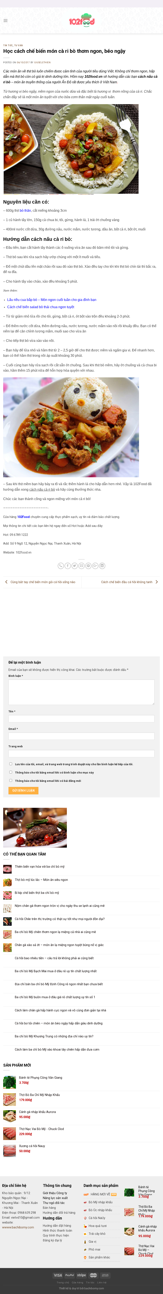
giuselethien (42, 62)
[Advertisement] (81, 620)
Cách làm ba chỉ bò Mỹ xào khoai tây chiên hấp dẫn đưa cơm (57, 1049)
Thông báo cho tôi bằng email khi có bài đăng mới (48, 780)
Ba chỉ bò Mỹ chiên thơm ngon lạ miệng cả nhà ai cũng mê (55, 932)
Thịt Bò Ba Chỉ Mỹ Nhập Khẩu (146, 1210)
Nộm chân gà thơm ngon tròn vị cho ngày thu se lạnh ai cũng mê (60, 906)
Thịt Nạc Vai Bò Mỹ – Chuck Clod (146, 1249)
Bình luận (15, 675)
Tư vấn (18, 45)
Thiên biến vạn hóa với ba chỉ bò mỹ (40, 866)
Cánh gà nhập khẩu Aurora (147, 1228)
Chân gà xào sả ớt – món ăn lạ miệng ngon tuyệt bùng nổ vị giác (59, 945)
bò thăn (25, 210)
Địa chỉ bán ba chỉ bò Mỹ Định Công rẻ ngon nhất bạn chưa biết (59, 984)
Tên (11, 711)
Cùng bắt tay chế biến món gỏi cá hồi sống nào (42, 582)
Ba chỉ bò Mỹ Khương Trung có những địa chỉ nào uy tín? (54, 1036)
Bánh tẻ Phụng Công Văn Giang (146, 1190)
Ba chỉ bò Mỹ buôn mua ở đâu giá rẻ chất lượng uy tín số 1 (55, 997)
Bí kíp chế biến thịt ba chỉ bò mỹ (37, 893)
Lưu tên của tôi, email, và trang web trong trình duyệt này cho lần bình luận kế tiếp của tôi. (74, 764)
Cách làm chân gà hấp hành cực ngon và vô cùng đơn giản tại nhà (60, 1010)
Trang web (15, 746)
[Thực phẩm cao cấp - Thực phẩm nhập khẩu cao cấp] (81, 20)
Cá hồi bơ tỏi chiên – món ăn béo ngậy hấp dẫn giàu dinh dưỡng (59, 1023)
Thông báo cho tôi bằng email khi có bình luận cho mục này (54, 772)
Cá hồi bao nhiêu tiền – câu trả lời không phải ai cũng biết (54, 958)
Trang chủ (63, 1282)
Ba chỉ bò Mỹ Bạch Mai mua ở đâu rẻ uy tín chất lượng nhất (56, 971)
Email (13, 728)
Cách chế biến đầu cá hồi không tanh (127, 582)
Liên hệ (101, 1282)
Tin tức (8, 45)
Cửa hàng (77, 1282)
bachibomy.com (94, 1288)
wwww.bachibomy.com (18, 1227)
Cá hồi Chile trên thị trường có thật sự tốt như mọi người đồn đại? (60, 919)
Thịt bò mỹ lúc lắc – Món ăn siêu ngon (41, 880)
